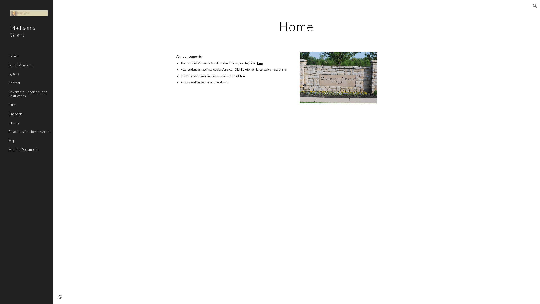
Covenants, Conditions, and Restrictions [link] (27, 94)
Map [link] (11, 140)
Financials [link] (15, 114)
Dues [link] (12, 105)
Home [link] (13, 56)
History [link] (13, 123)
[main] (296, 26)
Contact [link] (14, 83)
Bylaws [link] (13, 74)
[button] (535, 6)
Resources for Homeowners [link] (28, 131)
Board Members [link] (20, 65)
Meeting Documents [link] (23, 149)
